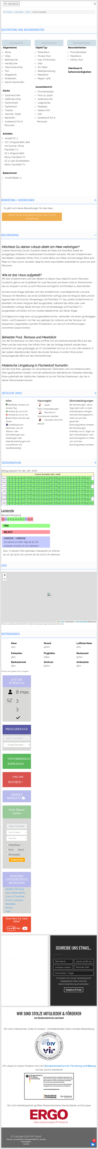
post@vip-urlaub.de (26, 972)
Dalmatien (19, 12)
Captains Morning (14, 889)
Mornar (9, 907)
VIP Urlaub (7, 12)
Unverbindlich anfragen (20, 761)
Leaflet (61, 622)
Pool (11, 849)
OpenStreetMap (81, 622)
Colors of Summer (15, 896)
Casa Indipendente (15, 892)
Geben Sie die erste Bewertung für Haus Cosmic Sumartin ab (32, 217)
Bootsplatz (14, 854)
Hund (20, 849)
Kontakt (26, 1144)
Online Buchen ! (16, 779)
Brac (28, 12)
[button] (49, 594)
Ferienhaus (14, 845)
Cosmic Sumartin (14, 900)
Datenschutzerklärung (67, 984)
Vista (7, 911)
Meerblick (10, 904)
